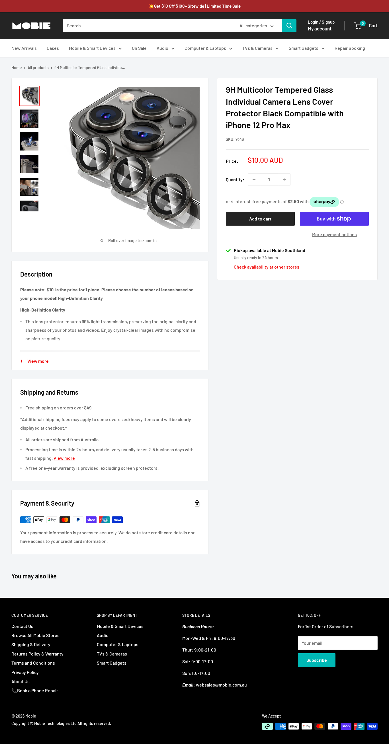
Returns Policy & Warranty (37, 653)
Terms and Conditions (33, 662)
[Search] (289, 25)
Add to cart (260, 218)
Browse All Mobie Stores (35, 635)
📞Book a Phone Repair (34, 690)
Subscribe (316, 660)
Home (16, 67)
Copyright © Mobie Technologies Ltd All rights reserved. (61, 723)
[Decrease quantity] (254, 180)
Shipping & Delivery (30, 644)
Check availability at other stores (266, 266)
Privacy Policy (25, 672)
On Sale (139, 48)
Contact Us (22, 626)
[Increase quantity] (284, 180)
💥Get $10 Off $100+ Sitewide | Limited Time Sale (195, 6)
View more (64, 458)
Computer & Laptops (205, 48)
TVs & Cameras (257, 48)
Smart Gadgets (303, 48)
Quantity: (235, 179)
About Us (20, 681)
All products (38, 67)
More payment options (334, 234)
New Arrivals (24, 48)
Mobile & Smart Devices (92, 48)
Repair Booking (350, 48)
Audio (162, 48)
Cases (53, 48)
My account (319, 28)
